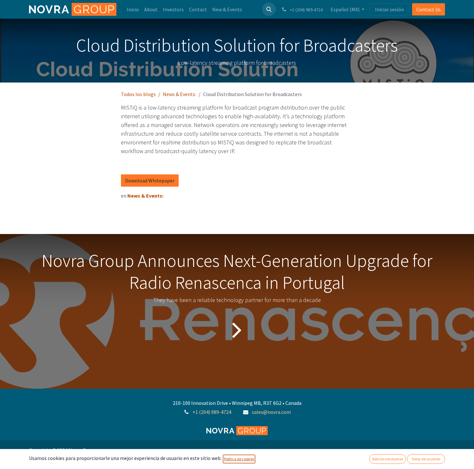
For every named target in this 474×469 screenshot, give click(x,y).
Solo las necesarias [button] (387, 458)
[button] (269, 9)
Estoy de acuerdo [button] (426, 458)
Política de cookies (239, 458)
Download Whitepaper (149, 180)
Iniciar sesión (389, 9)
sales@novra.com (271, 412)
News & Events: (179, 94)
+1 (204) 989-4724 (212, 412)
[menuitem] (133, 9)
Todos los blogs (138, 94)
